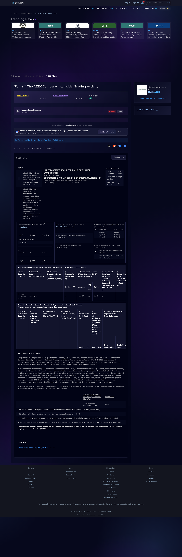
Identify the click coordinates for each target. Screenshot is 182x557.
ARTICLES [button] (149, 8)
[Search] (168, 3)
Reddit (151, 478)
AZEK (157, 92)
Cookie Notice (71, 475)
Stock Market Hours (111, 497)
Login (127, 3)
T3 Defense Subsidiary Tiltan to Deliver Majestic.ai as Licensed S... (104, 34)
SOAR (68, 30)
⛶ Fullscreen (119, 157)
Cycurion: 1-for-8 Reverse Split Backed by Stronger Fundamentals (131, 34)
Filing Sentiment (60, 95)
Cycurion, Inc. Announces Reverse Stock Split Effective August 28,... (50, 34)
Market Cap (111, 478)
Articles (111, 472)
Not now (121, 132)
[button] (71, 111)
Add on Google (107, 132)
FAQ (31, 481)
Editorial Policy (30, 478)
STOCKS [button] (120, 8)
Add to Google (151, 481)
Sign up (135, 3)
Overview (17, 76)
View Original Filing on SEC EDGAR (35, 447)
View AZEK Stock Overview (153, 98)
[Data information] (157, 110)
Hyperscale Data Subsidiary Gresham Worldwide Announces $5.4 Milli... (21, 35)
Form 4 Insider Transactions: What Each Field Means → (41, 140)
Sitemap (31, 488)
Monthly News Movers (111, 481)
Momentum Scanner (111, 484)
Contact (31, 475)
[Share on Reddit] (114, 145)
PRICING (165, 8)
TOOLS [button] (134, 8)
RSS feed (151, 472)
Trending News (22, 19)
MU (149, 30)
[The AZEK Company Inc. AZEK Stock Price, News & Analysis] (142, 90)
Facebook (151, 475)
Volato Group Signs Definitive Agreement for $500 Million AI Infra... (77, 34)
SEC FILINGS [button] (104, 8)
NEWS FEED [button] (84, 8)
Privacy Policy (71, 478)
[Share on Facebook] (119, 145)
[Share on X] (108, 145)
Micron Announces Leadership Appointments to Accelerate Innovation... (159, 34)
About (30, 472)
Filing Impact (23, 95)
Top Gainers (111, 475)
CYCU (41, 30)
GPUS (14, 30)
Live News (111, 491)
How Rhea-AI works (71, 125)
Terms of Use (71, 472)
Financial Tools (111, 494)
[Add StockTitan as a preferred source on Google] (124, 145)
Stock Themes (111, 488)
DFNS (95, 30)
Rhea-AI (31, 484)
